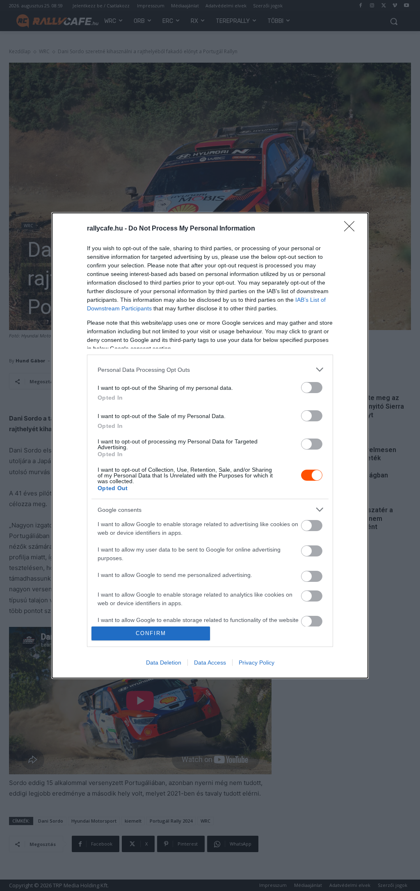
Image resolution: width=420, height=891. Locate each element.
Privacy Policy (256, 662)
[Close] (352, 229)
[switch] (311, 387)
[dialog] (210, 445)
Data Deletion (163, 662)
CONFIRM (151, 633)
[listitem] (210, 369)
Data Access (210, 662)
